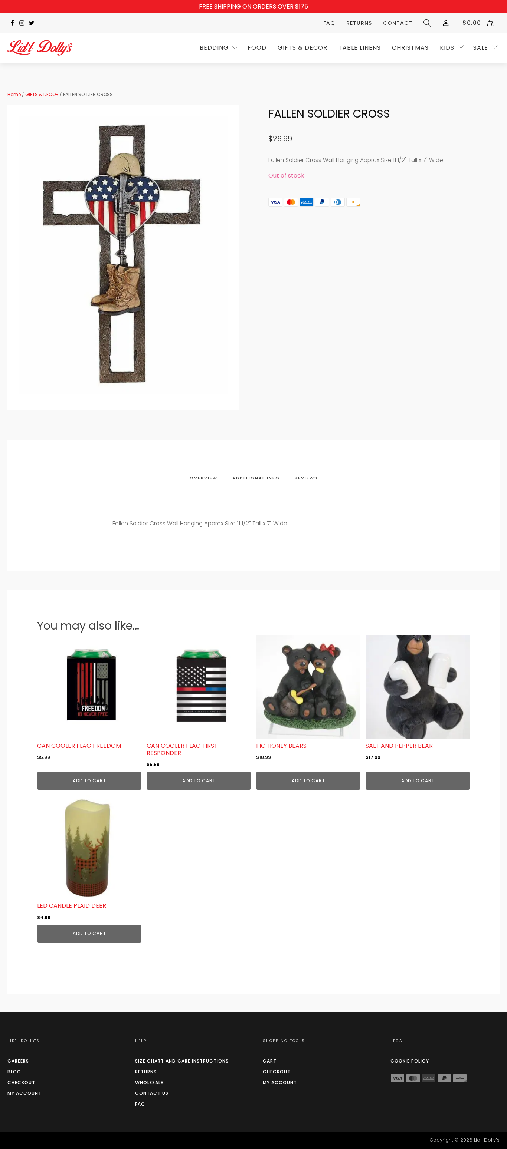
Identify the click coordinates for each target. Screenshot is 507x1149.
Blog (14, 1072)
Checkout (21, 1082)
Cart (270, 1061)
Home (14, 94)
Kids (447, 47)
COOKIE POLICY (409, 1061)
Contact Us (152, 1093)
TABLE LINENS (359, 47)
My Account (24, 1093)
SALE (480, 47)
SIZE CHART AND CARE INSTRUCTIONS (182, 1061)
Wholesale (149, 1082)
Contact (397, 23)
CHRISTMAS (410, 47)
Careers (18, 1061)
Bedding (214, 47)
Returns (359, 23)
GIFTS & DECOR (302, 47)
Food (257, 47)
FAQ (329, 23)
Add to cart (89, 780)
